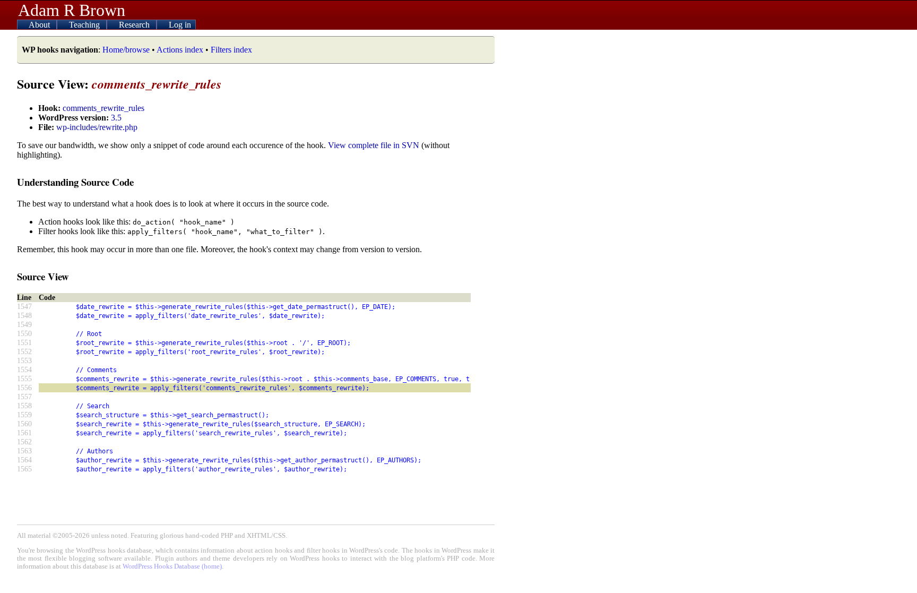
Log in (180, 24)
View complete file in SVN (373, 145)
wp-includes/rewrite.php (96, 127)
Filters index (231, 49)
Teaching (85, 24)
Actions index (180, 49)
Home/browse (126, 49)
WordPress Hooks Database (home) (172, 566)
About (40, 24)
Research (135, 24)
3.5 (116, 117)
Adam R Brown (71, 10)
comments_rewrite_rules (103, 108)
